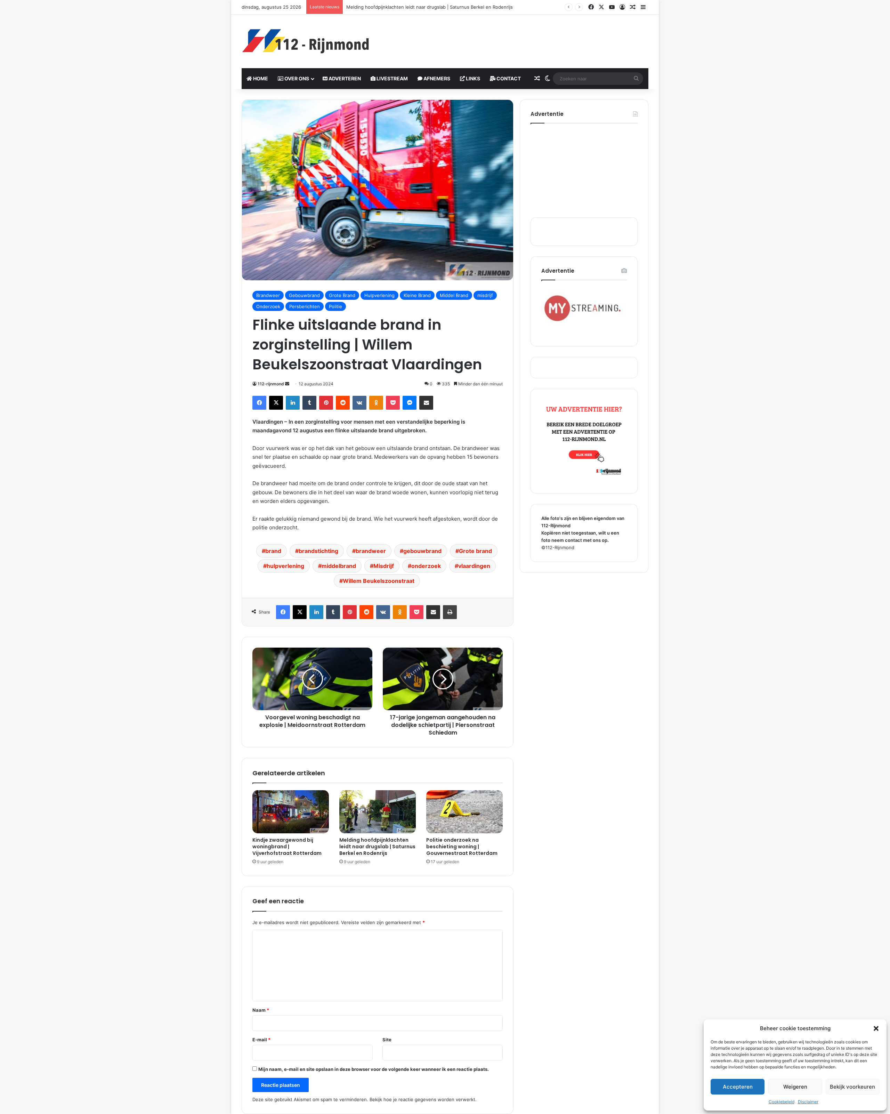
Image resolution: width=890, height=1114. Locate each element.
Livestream (391, 78)
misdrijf (485, 295)
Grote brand (475, 550)
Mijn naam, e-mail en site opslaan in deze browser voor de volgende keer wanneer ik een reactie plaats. (373, 1069)
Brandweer (268, 295)
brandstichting (318, 550)
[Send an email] (287, 383)
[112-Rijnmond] (306, 41)
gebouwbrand (422, 550)
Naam (260, 1010)
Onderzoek (268, 306)
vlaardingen (474, 565)
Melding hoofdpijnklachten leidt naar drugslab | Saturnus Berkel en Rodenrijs (377, 846)
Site (386, 1039)
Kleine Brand (417, 295)
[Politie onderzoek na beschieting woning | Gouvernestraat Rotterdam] (464, 811)
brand (273, 550)
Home (260, 78)
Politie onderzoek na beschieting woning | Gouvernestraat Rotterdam (461, 846)
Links (472, 78)
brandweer (371, 550)
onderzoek (426, 565)
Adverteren (344, 78)
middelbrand (339, 565)
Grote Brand (342, 295)
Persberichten (304, 306)
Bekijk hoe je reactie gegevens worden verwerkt (422, 1099)
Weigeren (795, 1086)
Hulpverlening (379, 295)
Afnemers (436, 78)
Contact (508, 78)
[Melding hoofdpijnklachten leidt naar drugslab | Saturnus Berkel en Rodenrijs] (377, 811)
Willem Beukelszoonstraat (378, 580)
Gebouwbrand (304, 295)
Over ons (296, 78)
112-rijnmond (271, 383)
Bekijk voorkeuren (852, 1086)
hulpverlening (285, 565)
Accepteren (738, 1086)
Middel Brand (454, 295)
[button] (876, 1028)
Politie (335, 306)
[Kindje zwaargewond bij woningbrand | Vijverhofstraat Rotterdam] (290, 811)
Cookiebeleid (781, 1101)
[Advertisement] (514, 37)
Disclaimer (808, 1101)
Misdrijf (383, 565)
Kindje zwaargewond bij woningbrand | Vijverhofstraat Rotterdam (287, 846)
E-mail (261, 1039)
